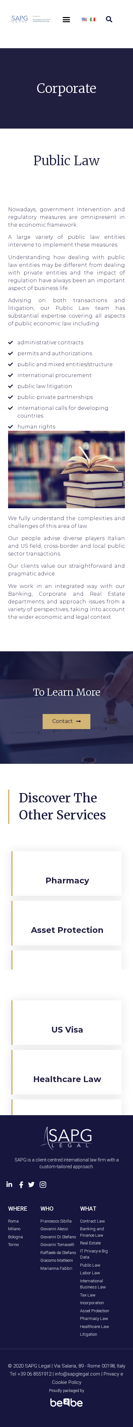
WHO (47, 1208)
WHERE (17, 1208)
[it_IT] (92, 19)
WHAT (88, 1208)
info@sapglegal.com (77, 1374)
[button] (66, 19)
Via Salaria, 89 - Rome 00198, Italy (89, 1366)
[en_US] (84, 19)
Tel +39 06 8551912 (31, 1374)
